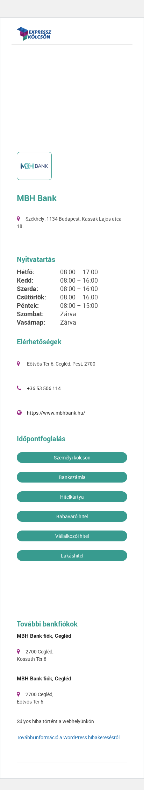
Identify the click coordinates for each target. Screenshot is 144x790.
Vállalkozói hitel (72, 536)
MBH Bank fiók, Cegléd (44, 635)
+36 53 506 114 (44, 388)
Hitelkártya (72, 496)
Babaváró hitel (72, 516)
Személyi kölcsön (72, 457)
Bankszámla (72, 477)
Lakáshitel (72, 555)
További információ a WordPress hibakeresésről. (69, 737)
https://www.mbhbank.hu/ (56, 412)
